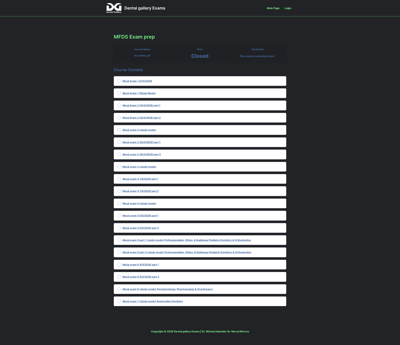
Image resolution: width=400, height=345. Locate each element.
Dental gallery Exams (144, 8)
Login (288, 8)
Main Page (273, 8)
